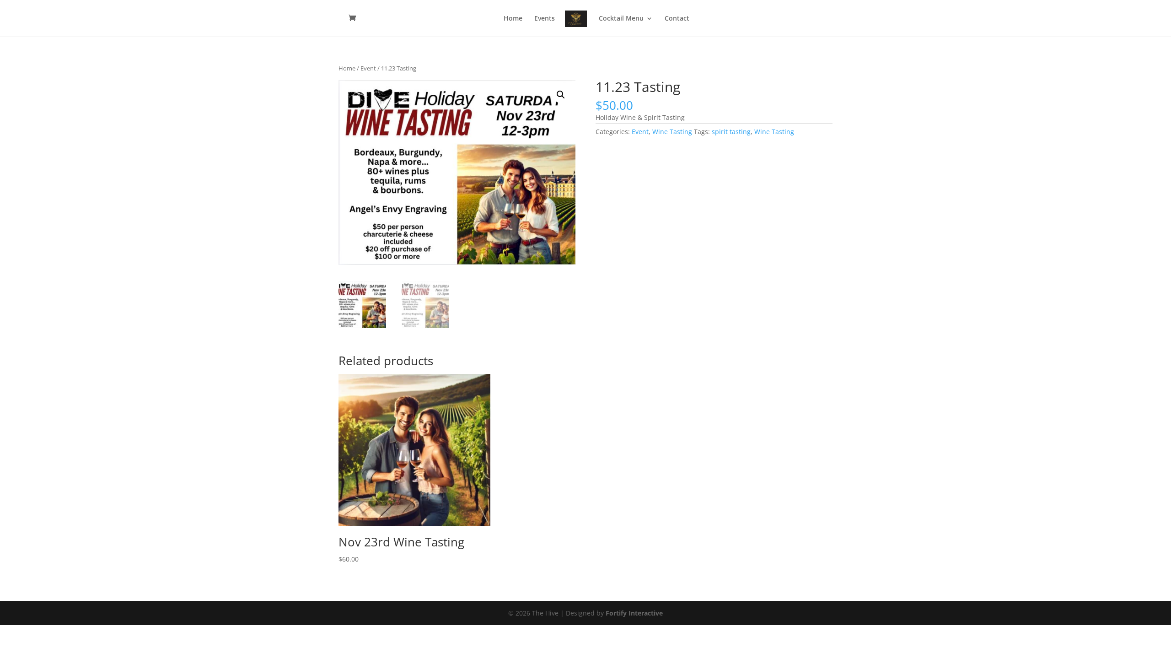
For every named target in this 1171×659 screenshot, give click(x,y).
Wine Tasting (672, 131)
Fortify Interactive (634, 613)
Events (544, 18)
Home (513, 18)
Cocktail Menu (621, 18)
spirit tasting (731, 131)
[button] (561, 94)
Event (368, 68)
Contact (677, 18)
